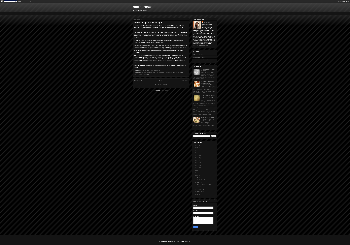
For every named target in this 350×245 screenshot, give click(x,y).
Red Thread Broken (199, 57)
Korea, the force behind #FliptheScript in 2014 (208, 96)
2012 (197, 167)
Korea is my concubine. (207, 117)
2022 (197, 148)
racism (140, 74)
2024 (197, 145)
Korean (167, 72)
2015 (197, 160)
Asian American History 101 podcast (203, 60)
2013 (197, 165)
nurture (136, 74)
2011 (197, 170)
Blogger (188, 241)
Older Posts (184, 81)
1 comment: (157, 70)
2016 (197, 157)
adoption (140, 72)
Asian (144, 72)
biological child (151, 72)
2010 (197, 172)
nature (181, 72)
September (200, 180)
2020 (197, 150)
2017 (197, 155)
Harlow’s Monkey (198, 54)
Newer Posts (138, 81)
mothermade (143, 7)
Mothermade (176, 72)
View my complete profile (200, 45)
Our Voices (196, 108)
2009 (197, 175)
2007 (197, 194)
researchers (146, 74)
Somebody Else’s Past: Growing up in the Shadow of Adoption (207, 83)
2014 (197, 162)
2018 (197, 152)
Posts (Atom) (164, 90)
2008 (197, 177)
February (200, 189)
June (198, 182)
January (199, 191)
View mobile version (160, 84)
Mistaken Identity (162, 57)
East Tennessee (160, 72)
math (170, 72)
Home (161, 81)
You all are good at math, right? (149, 22)
